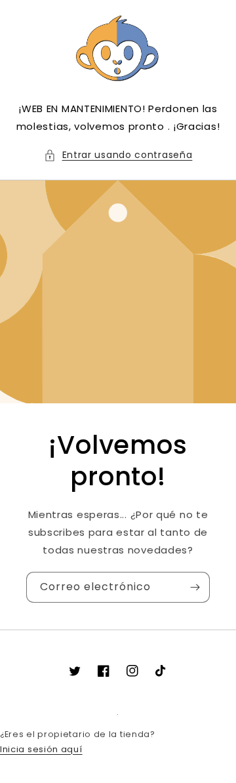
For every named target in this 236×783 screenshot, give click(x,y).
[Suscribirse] (194, 587)
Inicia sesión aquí (41, 749)
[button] (118, 155)
